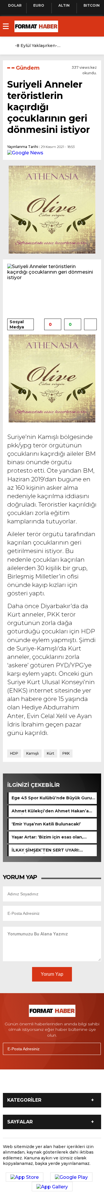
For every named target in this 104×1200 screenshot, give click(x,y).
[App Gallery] (52, 1186)
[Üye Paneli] (95, 45)
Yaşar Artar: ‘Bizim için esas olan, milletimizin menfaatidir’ (47, 837)
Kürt (50, 753)
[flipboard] (74, 1083)
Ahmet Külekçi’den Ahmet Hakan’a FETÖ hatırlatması (50, 811)
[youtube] (60, 1083)
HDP (14, 753)
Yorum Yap (52, 974)
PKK (66, 753)
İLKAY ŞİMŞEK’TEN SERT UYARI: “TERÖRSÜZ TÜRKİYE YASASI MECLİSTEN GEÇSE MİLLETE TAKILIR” (52, 850)
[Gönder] (94, 1049)
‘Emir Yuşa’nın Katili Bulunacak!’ (46, 824)
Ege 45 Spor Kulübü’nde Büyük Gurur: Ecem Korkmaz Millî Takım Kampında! (53, 798)
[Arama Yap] (84, 45)
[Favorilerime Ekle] (90, 324)
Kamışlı (32, 753)
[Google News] (25, 152)
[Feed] (89, 1083)
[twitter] (31, 1083)
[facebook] (17, 1083)
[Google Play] (71, 1177)
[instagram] (45, 1083)
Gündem (28, 68)
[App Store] (24, 1177)
